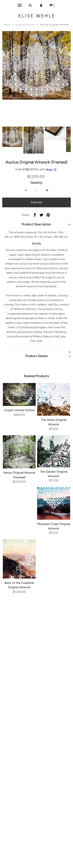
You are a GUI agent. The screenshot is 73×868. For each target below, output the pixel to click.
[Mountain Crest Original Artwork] (53, 503)
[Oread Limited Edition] (19, 394)
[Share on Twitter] (41, 215)
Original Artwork (25, 24)
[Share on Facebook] (35, 215)
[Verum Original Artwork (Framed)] (19, 451)
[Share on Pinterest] (48, 215)
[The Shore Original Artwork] (53, 399)
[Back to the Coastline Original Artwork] (19, 559)
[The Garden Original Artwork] (53, 451)
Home (7, 24)
